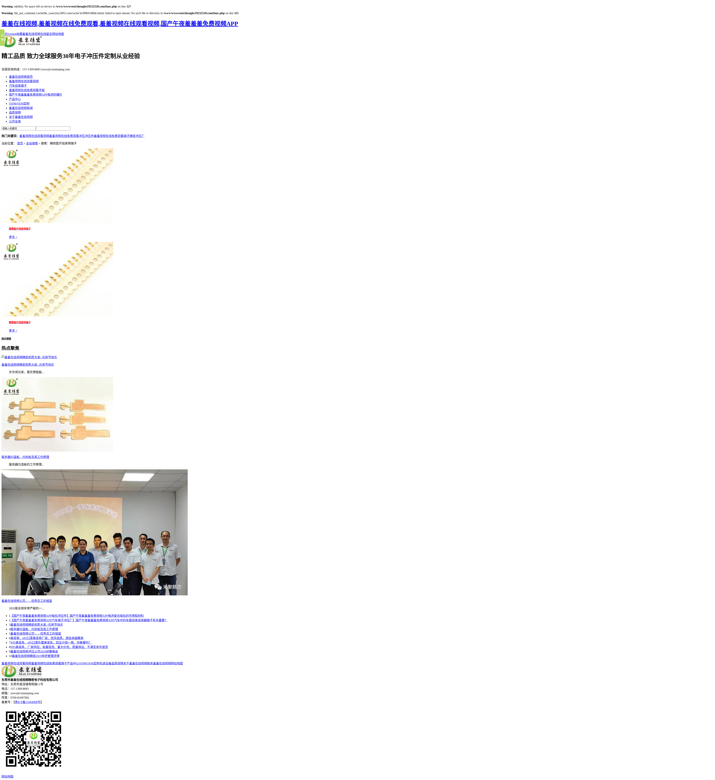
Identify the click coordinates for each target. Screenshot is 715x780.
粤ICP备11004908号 (27, 702)
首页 (20, 143)
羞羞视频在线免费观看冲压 (67, 136)
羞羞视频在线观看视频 (24, 81)
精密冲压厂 (137, 136)
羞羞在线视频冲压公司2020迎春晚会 (34, 651)
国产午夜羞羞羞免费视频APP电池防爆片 (35, 94)
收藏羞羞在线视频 (28, 34)
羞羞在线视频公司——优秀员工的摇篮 (35, 633)
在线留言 (46, 34)
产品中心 (15, 99)
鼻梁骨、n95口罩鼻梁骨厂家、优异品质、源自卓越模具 (46, 638)
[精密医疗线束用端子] (57, 221)
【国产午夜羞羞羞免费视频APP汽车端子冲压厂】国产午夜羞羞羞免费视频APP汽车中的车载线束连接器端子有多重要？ (89, 620)
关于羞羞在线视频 (21, 117)
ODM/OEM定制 (19, 103)
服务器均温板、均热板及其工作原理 (34, 629)
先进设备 (105, 663)
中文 (4, 34)
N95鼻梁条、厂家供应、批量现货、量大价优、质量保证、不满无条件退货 (59, 647)
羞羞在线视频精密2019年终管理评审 (36, 656)
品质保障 (15, 112)
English (11, 34)
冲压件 (89, 136)
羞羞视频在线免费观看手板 (27, 90)
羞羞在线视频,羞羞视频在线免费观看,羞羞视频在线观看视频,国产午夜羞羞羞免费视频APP (119, 23)
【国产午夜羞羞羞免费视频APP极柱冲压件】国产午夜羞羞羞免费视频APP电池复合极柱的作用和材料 (77, 615)
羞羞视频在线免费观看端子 (112, 136)
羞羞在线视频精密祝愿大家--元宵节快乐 (36, 624)
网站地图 (58, 34)
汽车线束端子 (18, 85)
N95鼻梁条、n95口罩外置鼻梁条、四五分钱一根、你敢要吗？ (51, 642)
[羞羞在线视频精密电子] (21, 46)
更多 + (13, 237)
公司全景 (15, 121)
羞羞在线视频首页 (21, 76)
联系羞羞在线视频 (159, 663)
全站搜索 (32, 143)
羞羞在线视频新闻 (21, 108)
